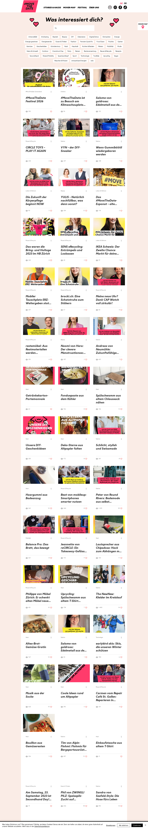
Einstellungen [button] (110, 825)
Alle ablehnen (123, 825)
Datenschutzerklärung (42, 826)
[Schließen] (145, 825)
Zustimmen (137, 825)
